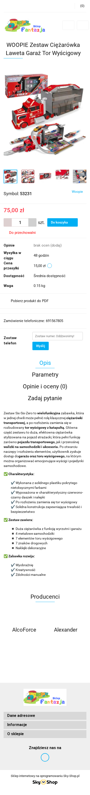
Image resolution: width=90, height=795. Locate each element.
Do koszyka (60, 222)
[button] (45, 716)
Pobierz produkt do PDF (29, 301)
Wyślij (40, 346)
